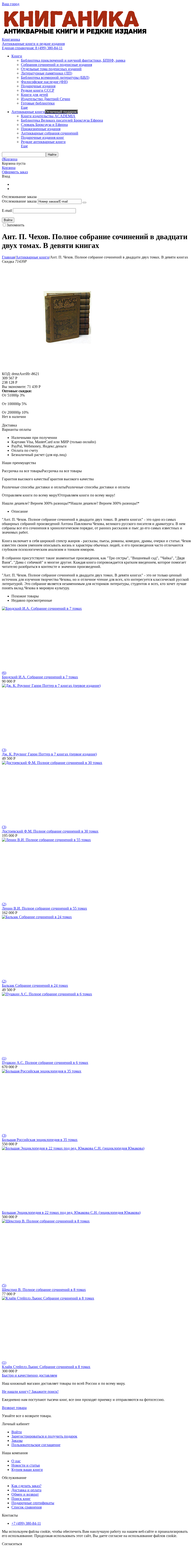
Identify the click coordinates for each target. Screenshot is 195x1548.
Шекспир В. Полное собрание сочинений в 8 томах (44, 1290)
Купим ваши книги (27, 1470)
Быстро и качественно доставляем (29, 1375)
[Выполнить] (84, 202)
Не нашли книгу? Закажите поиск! (30, 1391)
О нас (16, 1461)
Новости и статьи (25, 1465)
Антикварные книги (32, 257)
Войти (16, 1432)
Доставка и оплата (26, 1490)
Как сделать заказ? (26, 1486)
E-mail (7, 210)
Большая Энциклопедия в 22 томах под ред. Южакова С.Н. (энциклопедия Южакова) (71, 1213)
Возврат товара (14, 1408)
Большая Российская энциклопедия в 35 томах (40, 1140)
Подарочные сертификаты (32, 1503)
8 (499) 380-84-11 (32, 48)
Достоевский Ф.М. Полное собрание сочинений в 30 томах (50, 831)
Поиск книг (21, 1499)
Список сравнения (26, 1507)
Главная (8, 257)
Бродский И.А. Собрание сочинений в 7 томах (40, 677)
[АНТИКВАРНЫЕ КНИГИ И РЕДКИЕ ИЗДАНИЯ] (75, 35)
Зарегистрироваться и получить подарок (44, 1436)
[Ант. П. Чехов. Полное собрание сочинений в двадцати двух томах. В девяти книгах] (67, 369)
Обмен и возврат (25, 1494)
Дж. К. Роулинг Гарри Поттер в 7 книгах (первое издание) (49, 754)
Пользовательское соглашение (35, 1445)
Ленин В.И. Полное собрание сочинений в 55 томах (44, 908)
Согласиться (12, 1544)
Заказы (17, 1441)
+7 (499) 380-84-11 (26, 1523)
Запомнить (15, 225)
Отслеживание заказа (19, 201)
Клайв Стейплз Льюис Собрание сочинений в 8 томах (46, 1367)
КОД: (6, 374)
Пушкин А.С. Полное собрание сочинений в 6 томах (45, 1063)
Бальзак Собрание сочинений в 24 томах (35, 985)
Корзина (8, 168)
